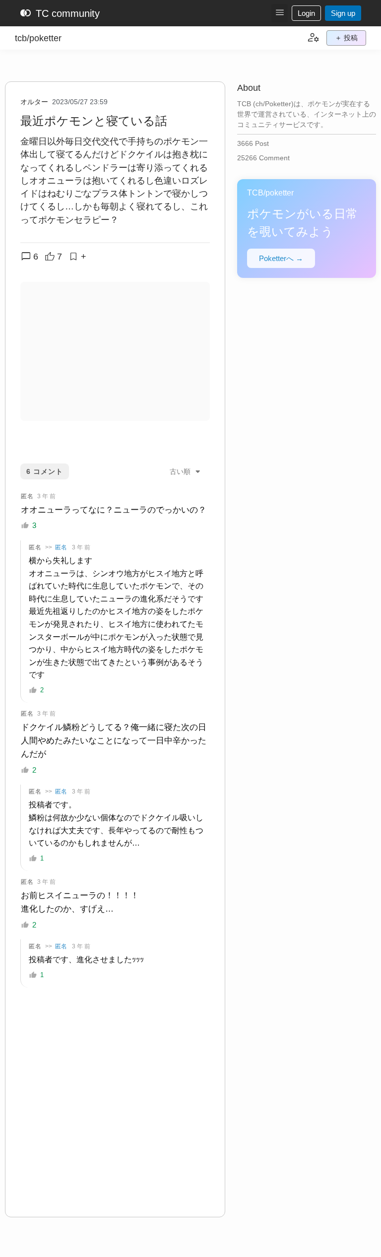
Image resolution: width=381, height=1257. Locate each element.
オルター (34, 102)
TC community (60, 13)
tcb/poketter (38, 38)
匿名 (61, 547)
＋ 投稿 (346, 38)
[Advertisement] (115, 351)
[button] (279, 13)
